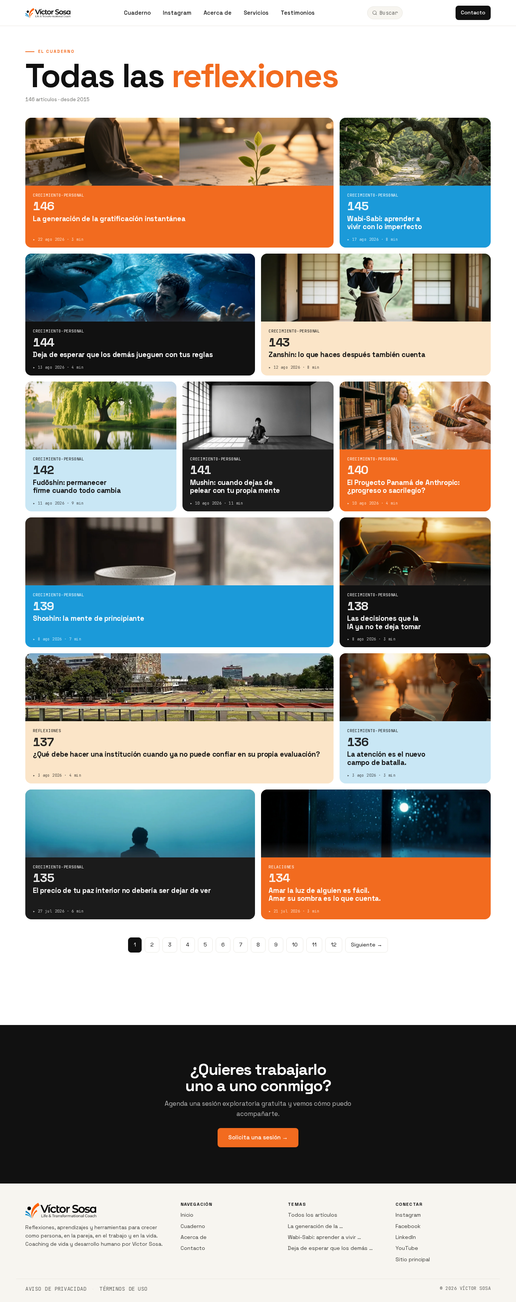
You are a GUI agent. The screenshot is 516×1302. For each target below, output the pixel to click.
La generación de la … (315, 1226)
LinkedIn (405, 1237)
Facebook (407, 1226)
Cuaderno (137, 12)
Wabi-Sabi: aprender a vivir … (324, 1237)
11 (314, 944)
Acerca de (218, 12)
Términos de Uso (123, 1288)
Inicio (187, 1214)
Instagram (177, 12)
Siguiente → (366, 944)
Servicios (256, 12)
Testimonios (298, 12)
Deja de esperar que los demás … (330, 1248)
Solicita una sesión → (258, 1137)
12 (334, 944)
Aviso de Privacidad (56, 1288)
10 (295, 944)
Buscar (389, 12)
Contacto (473, 12)
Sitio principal (412, 1259)
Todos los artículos (312, 1214)
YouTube (406, 1248)
